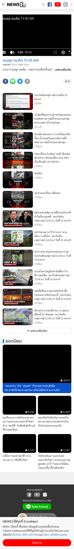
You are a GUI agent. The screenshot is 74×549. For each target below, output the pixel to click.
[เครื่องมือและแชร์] (72, 4)
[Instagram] (65, 4)
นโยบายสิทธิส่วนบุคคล (55, 534)
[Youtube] (58, 4)
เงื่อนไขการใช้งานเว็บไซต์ (25, 534)
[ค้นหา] (43, 4)
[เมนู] (3, 4)
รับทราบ (37, 542)
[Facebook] (50, 4)
